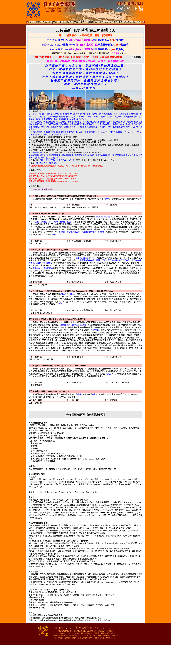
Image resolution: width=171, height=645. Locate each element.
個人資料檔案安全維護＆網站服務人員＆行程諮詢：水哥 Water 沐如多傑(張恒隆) (80, 638)
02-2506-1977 (92, 631)
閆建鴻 (100, 635)
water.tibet (113, 638)
